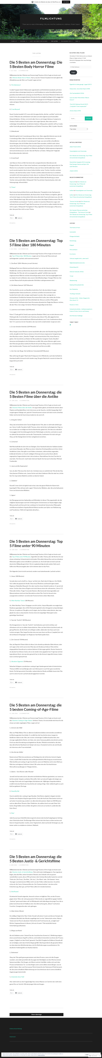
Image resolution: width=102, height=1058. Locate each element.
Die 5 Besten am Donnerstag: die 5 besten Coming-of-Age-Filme (36, 707)
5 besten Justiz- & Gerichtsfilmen (22, 872)
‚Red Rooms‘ (15, 891)
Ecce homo (73, 254)
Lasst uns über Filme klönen (38, 41)
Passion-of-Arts (74, 304)
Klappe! (72, 245)
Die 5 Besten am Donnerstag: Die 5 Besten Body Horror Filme (36, 64)
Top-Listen (54, 41)
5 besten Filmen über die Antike (22, 407)
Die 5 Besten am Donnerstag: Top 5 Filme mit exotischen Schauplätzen (78, 184)
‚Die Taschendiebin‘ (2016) (77, 93)
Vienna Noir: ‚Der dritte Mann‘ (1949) (80, 88)
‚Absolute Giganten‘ (17, 661)
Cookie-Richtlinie (41, 1055)
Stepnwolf (72, 181)
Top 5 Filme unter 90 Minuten (21, 557)
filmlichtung (51, 18)
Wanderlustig (73, 280)
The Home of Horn (75, 227)
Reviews (22, 41)
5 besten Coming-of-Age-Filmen (22, 720)
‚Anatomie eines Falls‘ (17, 977)
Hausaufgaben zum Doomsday (78, 151)
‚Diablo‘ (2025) (74, 171)
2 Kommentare (23, 70)
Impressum (13, 1036)
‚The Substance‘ (16, 85)
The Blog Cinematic (75, 293)
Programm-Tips (66, 41)
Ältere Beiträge (36, 1014)
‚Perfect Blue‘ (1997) (75, 110)
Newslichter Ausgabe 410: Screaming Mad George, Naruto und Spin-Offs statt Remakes (80, 164)
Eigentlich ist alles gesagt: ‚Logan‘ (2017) (81, 84)
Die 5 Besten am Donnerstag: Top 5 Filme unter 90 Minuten (36, 543)
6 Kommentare (23, 249)
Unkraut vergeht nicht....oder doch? (79, 258)
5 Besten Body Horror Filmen (21, 78)
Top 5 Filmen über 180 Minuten (22, 256)
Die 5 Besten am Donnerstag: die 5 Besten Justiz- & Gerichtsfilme (36, 859)
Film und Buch (73, 249)
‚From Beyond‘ (15, 109)
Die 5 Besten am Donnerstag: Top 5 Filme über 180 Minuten (36, 242)
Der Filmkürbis (74, 289)
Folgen (73, 72)
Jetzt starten (66, 2)
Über (76, 41)
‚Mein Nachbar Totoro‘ (18, 600)
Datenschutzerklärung (16, 1028)
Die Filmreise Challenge (76, 315)
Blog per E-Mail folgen (77, 53)
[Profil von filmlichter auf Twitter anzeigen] (70, 324)
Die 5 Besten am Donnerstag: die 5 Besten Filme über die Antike (36, 394)
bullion (71, 190)
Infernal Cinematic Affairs (77, 271)
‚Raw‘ (13, 813)
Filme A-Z (14, 41)
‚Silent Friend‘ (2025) (75, 146)
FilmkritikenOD (74, 267)
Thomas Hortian (74, 201)
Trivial (71, 276)
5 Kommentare (24, 549)
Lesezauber (73, 232)
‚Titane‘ (13, 187)
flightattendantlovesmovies (77, 263)
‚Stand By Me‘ (15, 791)
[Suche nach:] (81, 118)
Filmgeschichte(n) (74, 236)
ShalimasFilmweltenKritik (77, 285)
